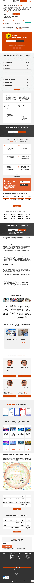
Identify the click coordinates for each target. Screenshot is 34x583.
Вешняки (22, 525)
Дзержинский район (28, 528)
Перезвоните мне (20, 41)
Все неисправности (17, 176)
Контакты (11, 558)
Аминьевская (17, 498)
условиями (9, 17)
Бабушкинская (17, 500)
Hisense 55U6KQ (13, 199)
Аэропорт (11, 500)
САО (11, 518)
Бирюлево (11, 522)
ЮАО (5, 520)
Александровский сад (22, 496)
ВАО (22, 518)
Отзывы (11, 556)
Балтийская (28, 500)
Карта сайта (12, 560)
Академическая (16, 496)
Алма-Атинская (5, 498)
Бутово (11, 525)
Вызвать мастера (10, 375)
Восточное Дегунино (11, 528)
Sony (18, 557)
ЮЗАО (11, 520)
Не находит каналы (28, 565)
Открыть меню (30, 1)
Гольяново (22, 527)
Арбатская (5, 500)
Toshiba (19, 558)
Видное (28, 525)
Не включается (27, 554)
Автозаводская (11, 496)
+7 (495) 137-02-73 (16, 0)
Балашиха (28, 520)
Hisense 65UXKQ (20, 196)
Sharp (18, 559)
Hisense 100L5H (5, 202)
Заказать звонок (24, 1)
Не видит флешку (27, 559)
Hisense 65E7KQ (28, 196)
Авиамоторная (5, 496)
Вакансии (11, 559)
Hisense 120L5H (5, 199)
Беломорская (28, 502)
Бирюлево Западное (22, 523)
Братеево (5, 525)
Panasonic (19, 560)
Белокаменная (22, 502)
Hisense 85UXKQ (6, 196)
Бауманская (11, 502)
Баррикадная (5, 502)
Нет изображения (27, 557)
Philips (18, 556)
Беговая (17, 502)
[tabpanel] (17, 338)
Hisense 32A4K (28, 199)
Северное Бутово (16, 525)
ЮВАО (28, 518)
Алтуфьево (11, 498)
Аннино (28, 498)
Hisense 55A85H (13, 196)
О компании (12, 557)
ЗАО (16, 520)
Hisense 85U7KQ (13, 202)
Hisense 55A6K (20, 199)
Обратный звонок (17, 567)
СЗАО (22, 520)
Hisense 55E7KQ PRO (28, 203)
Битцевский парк (28, 505)
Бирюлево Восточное (17, 523)
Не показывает (27, 558)
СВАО (17, 518)
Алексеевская (28, 496)
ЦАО (5, 518)
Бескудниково (5, 522)
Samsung (19, 554)
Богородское (28, 522)
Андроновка (23, 498)
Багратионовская (22, 500)
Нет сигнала (27, 555)
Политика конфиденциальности (17, 581)
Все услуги (17, 88)
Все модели (17, 206)
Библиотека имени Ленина (22, 505)
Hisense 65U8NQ (20, 202)
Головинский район (17, 528)
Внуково (5, 527)
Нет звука (26, 556)
